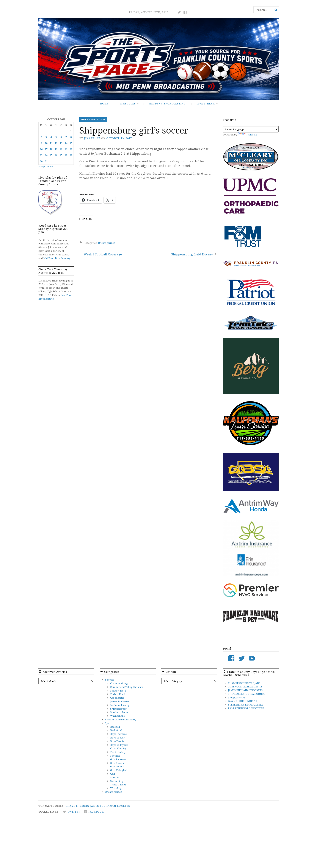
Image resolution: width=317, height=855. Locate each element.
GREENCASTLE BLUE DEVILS (245, 686)
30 (41, 161)
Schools (109, 679)
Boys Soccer (117, 737)
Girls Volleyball (118, 770)
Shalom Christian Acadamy (120, 719)
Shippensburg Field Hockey (192, 254)
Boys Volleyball (119, 744)
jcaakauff (92, 138)
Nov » (50, 166)
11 (51, 143)
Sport (108, 723)
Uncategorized (93, 119)
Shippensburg (118, 708)
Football (115, 755)
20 (61, 149)
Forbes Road (117, 694)
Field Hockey (118, 752)
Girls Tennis (117, 766)
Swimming (116, 781)
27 (61, 155)
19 (56, 149)
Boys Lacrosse (118, 733)
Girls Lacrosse (118, 759)
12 (56, 143)
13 (61, 143)
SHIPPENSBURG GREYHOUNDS (246, 693)
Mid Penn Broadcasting (167, 103)
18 (51, 149)
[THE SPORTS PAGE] (158, 58)
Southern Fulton (119, 712)
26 (56, 155)
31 (46, 161)
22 (71, 149)
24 (46, 155)
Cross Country (118, 748)
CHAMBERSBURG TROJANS (244, 683)
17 (46, 149)
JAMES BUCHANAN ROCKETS (245, 690)
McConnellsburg (119, 705)
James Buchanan (120, 701)
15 (71, 143)
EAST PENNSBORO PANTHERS (246, 708)
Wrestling (115, 788)
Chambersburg (118, 683)
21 (66, 149)
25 (51, 155)
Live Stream (205, 103)
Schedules (127, 103)
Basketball (116, 730)
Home (104, 103)
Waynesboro (117, 715)
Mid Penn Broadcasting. (57, 258)
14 (66, 143)
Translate (251, 134)
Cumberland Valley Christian (126, 687)
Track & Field (118, 784)
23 (41, 155)
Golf (112, 773)
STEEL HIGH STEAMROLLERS (245, 704)
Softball (114, 777)
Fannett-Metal (118, 690)
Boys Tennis (117, 741)
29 (71, 155)
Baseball (115, 726)
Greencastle (117, 697)
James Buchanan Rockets (110, 805)
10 (46, 143)
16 (41, 149)
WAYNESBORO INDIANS (242, 701)
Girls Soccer (117, 763)
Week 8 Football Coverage (103, 254)
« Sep (41, 166)
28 (66, 155)
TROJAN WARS (237, 697)
